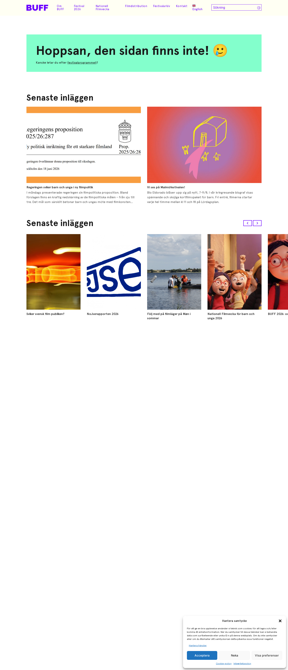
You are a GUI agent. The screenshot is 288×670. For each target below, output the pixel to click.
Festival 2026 (79, 8)
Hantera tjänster (198, 645)
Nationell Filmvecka (102, 8)
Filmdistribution (136, 6)
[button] (280, 621)
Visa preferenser (267, 655)
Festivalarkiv (161, 6)
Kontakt (181, 6)
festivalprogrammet (81, 62)
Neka (234, 655)
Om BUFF (60, 8)
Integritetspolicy (242, 663)
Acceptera (202, 655)
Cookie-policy (224, 663)
